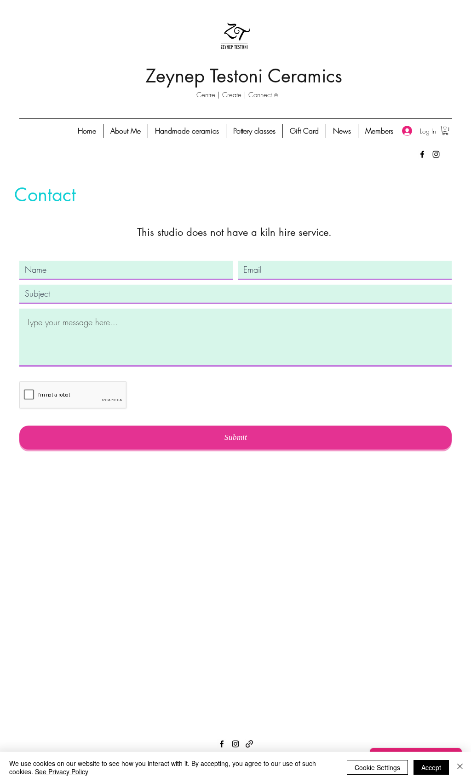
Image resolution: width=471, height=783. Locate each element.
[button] (445, 130)
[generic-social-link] (249, 743)
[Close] (459, 767)
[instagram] (436, 154)
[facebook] (422, 154)
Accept (431, 767)
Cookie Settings (377, 767)
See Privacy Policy (61, 771)
